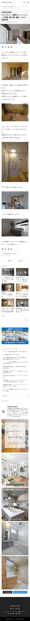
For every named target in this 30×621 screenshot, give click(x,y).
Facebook (13, 608)
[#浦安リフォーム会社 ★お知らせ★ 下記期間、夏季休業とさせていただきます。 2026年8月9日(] (15, 436)
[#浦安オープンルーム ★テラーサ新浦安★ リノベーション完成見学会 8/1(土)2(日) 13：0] (15, 470)
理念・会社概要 (11, 613)
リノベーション (7, 255)
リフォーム (6, 611)
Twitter (11, 608)
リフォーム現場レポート (6, 12)
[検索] (24, 2)
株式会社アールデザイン (12, 253)
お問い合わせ (19, 613)
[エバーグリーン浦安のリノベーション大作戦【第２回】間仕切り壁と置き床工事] (8, 261)
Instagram (16, 608)
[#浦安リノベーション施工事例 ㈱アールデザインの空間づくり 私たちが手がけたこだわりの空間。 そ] (15, 538)
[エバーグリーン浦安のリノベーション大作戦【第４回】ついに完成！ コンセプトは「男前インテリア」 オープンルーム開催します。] (21, 261)
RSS (19, 608)
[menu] (27, 2)
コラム (23, 611)
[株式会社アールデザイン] (6, 2)
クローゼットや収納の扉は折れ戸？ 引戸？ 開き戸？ (15, 351)
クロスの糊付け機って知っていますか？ (11, 354)
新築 (19, 611)
